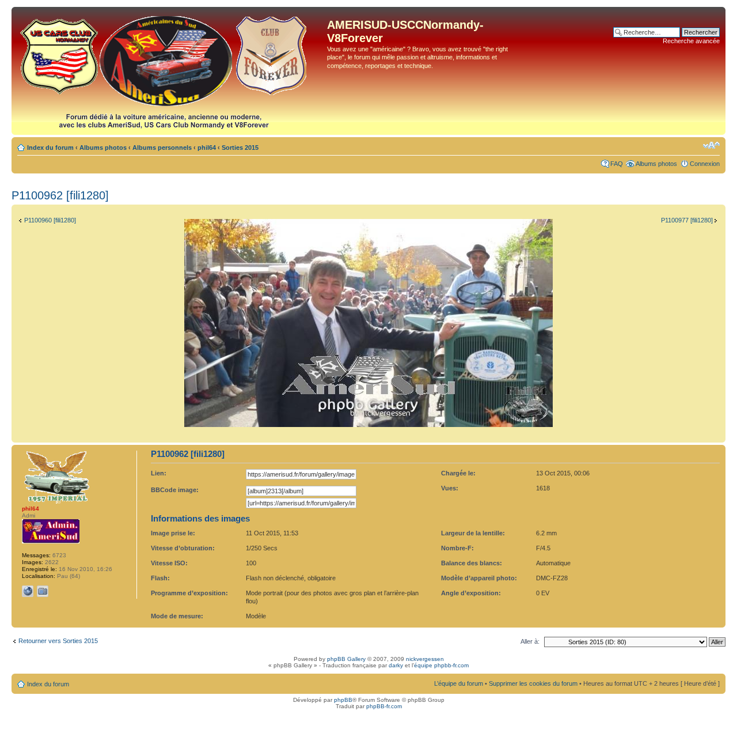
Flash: (160, 578)
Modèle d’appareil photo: (479, 578)
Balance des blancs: (471, 563)
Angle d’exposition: (471, 593)
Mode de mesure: (177, 616)
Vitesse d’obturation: (183, 548)
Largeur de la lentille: (473, 533)
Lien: (158, 473)
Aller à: (530, 641)
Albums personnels (162, 147)
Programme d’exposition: (189, 593)
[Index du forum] (170, 71)
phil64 (206, 147)
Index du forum (50, 147)
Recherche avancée (691, 40)
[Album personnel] (42, 591)
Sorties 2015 (240, 147)
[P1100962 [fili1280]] (368, 425)
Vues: (449, 488)
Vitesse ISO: (169, 563)
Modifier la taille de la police (711, 145)
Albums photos (103, 147)
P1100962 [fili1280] (60, 195)
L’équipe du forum (458, 683)
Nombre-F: (457, 548)
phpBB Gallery (346, 659)
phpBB (343, 700)
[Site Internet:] (27, 591)
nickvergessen (425, 659)
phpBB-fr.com (384, 706)
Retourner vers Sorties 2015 (58, 640)
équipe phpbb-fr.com (441, 665)
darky (396, 665)
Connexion (705, 163)
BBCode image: (175, 489)
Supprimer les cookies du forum (533, 683)
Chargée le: (458, 473)
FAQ (616, 163)
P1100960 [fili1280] (50, 220)
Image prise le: (173, 533)
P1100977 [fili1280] (687, 220)
